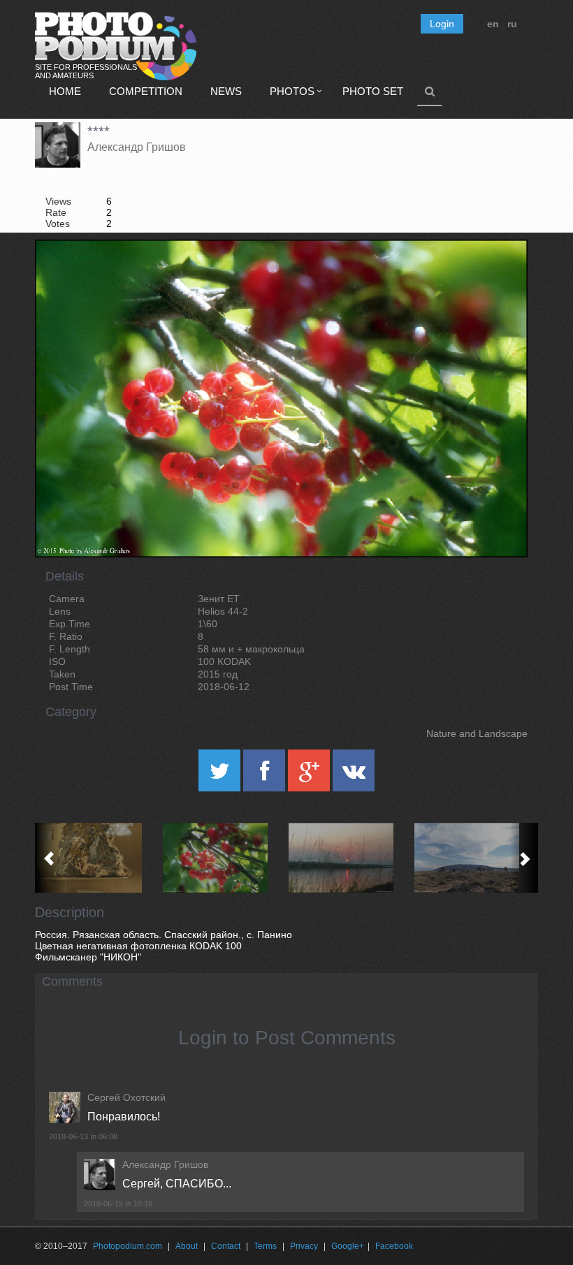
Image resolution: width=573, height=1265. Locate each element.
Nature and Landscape (477, 733)
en (493, 23)
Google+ (347, 1246)
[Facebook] (265, 775)
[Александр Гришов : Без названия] (98, 858)
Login (442, 23)
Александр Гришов (136, 147)
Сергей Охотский (126, 1097)
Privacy (304, 1246)
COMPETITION (145, 91)
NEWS (226, 91)
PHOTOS (292, 91)
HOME (65, 91)
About (186, 1246)
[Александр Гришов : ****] (223, 858)
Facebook (394, 1246)
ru (512, 23)
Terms (265, 1246)
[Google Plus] (310, 775)
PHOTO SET (372, 91)
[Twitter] (220, 775)
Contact (225, 1246)
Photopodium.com (127, 1246)
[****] (500, 275)
